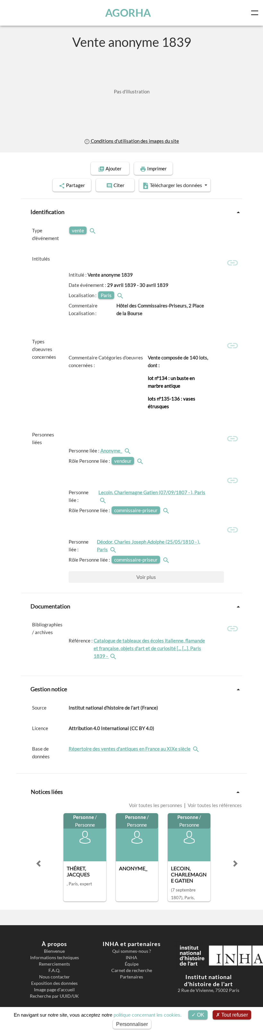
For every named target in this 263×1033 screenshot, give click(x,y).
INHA (131, 957)
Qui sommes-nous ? (131, 951)
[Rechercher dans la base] (196, 749)
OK (200, 1015)
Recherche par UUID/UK (54, 996)
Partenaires (131, 976)
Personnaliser (132, 1024)
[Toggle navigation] (255, 13)
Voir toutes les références (214, 805)
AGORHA (128, 12)
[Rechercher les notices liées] (128, 450)
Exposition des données (54, 983)
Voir (146, 577)
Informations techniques (54, 957)
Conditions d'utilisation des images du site (134, 141)
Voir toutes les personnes (156, 805)
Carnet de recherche (131, 970)
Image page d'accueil (54, 989)
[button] (38, 863)
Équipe (132, 964)
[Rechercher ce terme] (93, 230)
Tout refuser (234, 1015)
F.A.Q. (54, 970)
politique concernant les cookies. (148, 1015)
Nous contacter (54, 976)
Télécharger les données (176, 185)
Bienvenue (54, 951)
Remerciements (54, 964)
